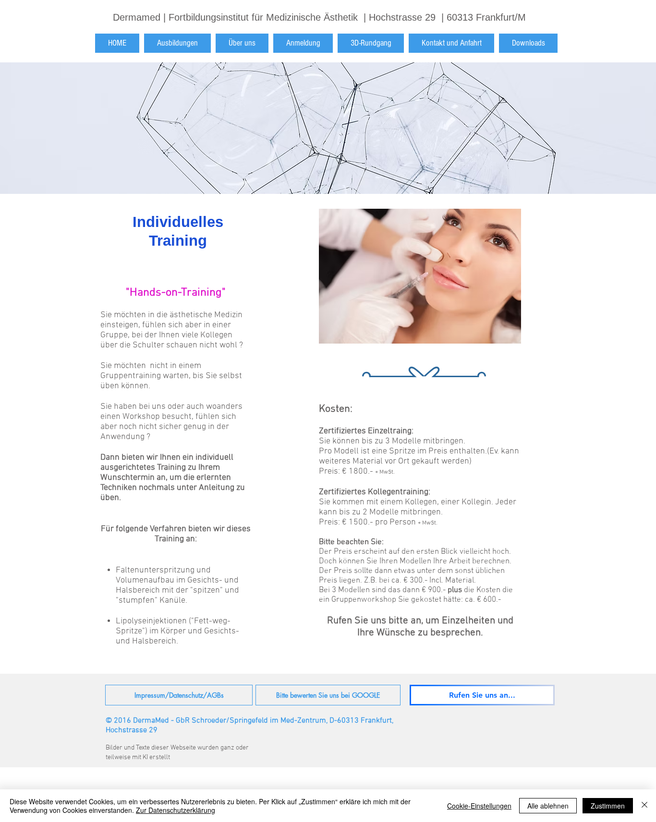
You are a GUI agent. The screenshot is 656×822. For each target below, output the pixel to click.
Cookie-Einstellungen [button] (479, 805)
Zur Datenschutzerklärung (175, 810)
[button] (177, 43)
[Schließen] (644, 805)
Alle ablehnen (548, 805)
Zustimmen (608, 805)
